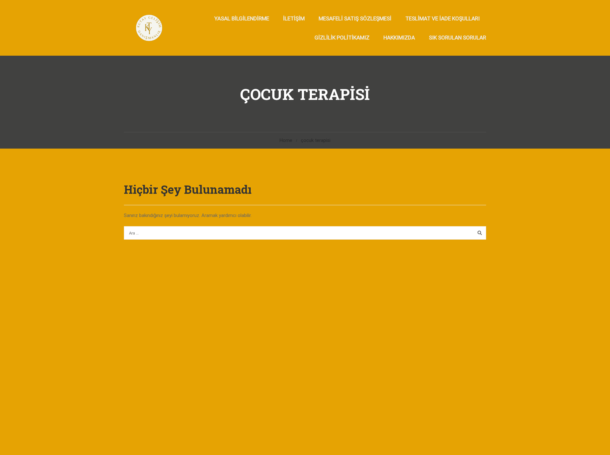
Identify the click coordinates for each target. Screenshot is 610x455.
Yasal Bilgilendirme (241, 18)
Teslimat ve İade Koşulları (442, 18)
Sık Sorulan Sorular (457, 37)
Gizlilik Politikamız (342, 37)
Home (286, 140)
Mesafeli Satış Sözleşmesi (355, 18)
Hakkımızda (399, 37)
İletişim (294, 18)
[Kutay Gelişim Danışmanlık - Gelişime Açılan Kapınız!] (148, 27)
